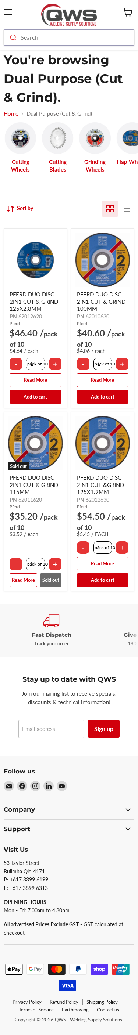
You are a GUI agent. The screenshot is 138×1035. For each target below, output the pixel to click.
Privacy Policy (27, 1002)
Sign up (103, 728)
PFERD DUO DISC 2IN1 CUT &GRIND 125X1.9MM (100, 484)
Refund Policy (64, 1002)
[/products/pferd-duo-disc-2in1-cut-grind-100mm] (102, 260)
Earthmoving (75, 1010)
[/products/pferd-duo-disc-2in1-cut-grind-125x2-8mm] (35, 260)
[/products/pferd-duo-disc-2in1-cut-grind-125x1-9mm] (102, 443)
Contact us (108, 1010)
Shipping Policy (102, 1002)
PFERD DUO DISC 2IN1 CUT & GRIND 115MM (34, 484)
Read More (35, 380)
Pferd (15, 323)
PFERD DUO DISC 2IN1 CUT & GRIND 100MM (101, 301)
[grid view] (110, 209)
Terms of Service (36, 1010)
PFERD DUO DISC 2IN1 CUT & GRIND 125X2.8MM (34, 301)
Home (11, 114)
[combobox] (69, 37)
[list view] (126, 209)
